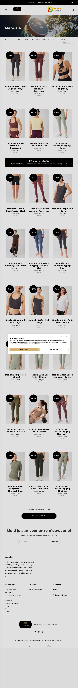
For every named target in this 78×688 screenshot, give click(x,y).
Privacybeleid (64, 336)
